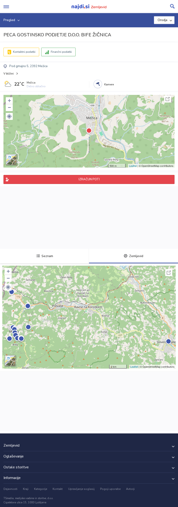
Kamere (109, 84)
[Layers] (11, 160)
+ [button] (9, 100)
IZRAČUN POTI (89, 179)
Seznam (47, 256)
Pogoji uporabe (110, 489)
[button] (9, 116)
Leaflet (133, 166)
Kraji (26, 489)
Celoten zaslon (167, 99)
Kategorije (40, 489)
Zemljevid (136, 256)
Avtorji (130, 489)
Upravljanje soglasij (81, 489)
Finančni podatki (61, 52)
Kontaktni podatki (24, 52)
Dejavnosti (10, 489)
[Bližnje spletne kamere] (98, 84)
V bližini (8, 73)
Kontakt (58, 489)
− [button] (9, 107)
